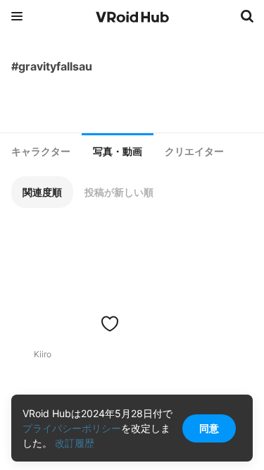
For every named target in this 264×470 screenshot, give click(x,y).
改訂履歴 (74, 443)
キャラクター (40, 151)
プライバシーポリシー (72, 428)
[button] (42, 192)
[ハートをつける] (110, 323)
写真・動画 (117, 151)
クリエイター (194, 151)
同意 (209, 428)
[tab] (41, 151)
